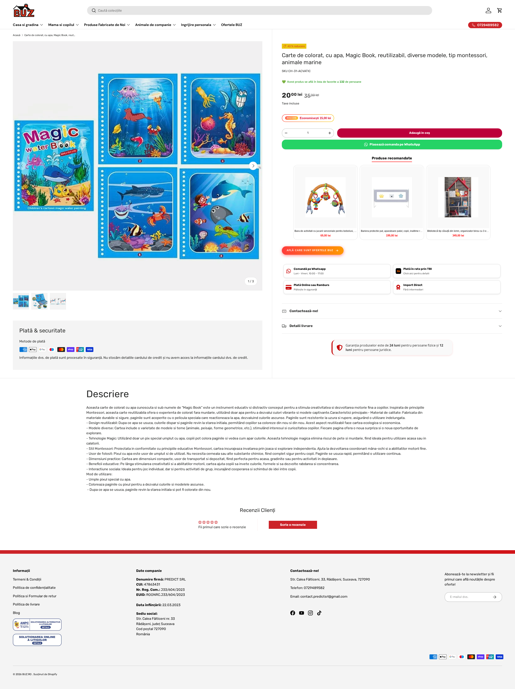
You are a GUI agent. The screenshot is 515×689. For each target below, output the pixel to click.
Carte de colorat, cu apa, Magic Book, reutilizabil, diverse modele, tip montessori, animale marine (50, 35)
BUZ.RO (27, 674)
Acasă (16, 35)
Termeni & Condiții (27, 579)
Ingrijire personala (196, 25)
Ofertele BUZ (231, 25)
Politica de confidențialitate (34, 588)
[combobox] (259, 10)
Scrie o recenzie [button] (293, 525)
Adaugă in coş (419, 133)
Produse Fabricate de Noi (104, 25)
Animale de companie (153, 25)
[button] (499, 10)
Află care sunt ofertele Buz (310, 250)
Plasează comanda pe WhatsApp (395, 144)
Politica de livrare (26, 604)
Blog (16, 613)
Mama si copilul (61, 25)
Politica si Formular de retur (34, 596)
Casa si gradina (25, 25)
